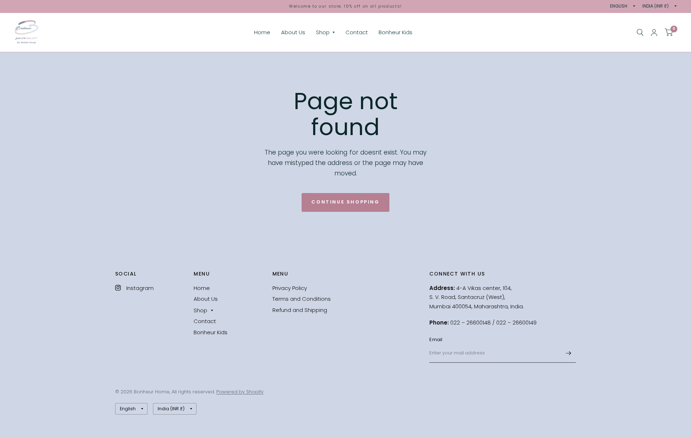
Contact (357, 32)
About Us (293, 32)
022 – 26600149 (516, 322)
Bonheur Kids (395, 32)
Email (435, 339)
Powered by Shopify (239, 391)
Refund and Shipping (299, 310)
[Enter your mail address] (568, 353)
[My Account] (654, 32)
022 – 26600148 (471, 322)
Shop (323, 32)
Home (262, 32)
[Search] (640, 32)
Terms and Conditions (301, 299)
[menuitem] (262, 32)
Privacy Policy (289, 288)
